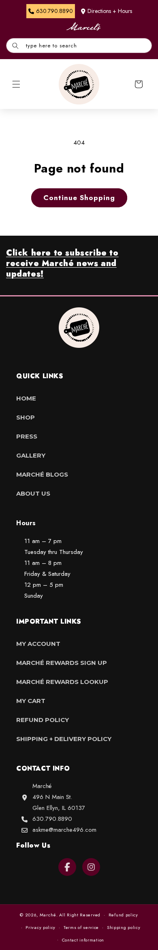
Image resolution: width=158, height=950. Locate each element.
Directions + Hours (110, 11)
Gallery (30, 455)
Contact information (83, 940)
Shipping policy (124, 927)
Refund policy (123, 915)
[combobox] (79, 45)
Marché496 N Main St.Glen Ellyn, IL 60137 (58, 797)
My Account (38, 644)
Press (26, 436)
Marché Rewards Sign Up (61, 663)
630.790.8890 (52, 818)
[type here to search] (15, 45)
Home (26, 398)
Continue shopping (79, 197)
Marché (48, 915)
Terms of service (81, 927)
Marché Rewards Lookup (62, 682)
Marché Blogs (42, 474)
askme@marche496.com (64, 829)
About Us (33, 493)
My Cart (30, 701)
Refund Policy (42, 720)
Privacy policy (41, 927)
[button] (16, 84)
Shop (25, 417)
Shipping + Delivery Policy (63, 739)
